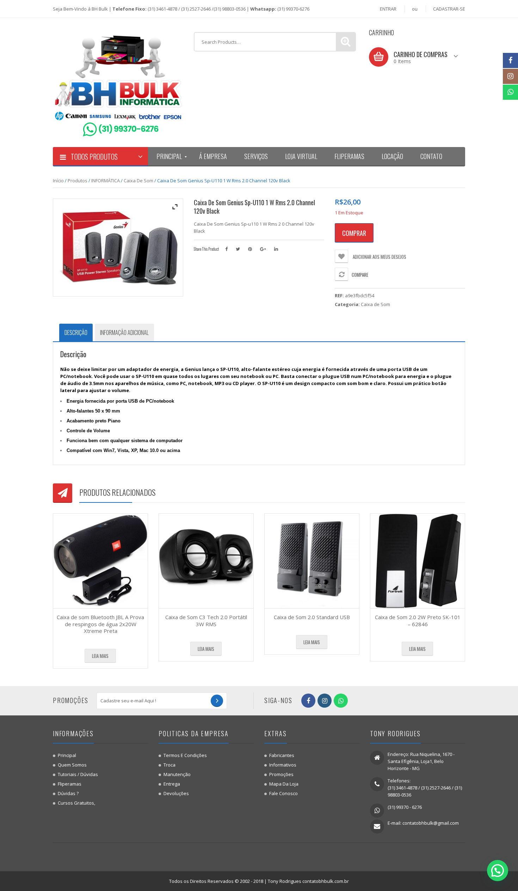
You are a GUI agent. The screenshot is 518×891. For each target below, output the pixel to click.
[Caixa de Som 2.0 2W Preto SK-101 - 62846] (417, 561)
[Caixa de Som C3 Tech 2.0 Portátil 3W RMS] (206, 561)
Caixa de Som (138, 180)
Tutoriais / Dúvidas (78, 774)
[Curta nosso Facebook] (510, 60)
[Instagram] (510, 76)
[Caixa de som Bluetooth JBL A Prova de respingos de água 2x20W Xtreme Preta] (100, 561)
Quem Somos (72, 765)
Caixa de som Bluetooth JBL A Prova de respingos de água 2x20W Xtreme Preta (100, 624)
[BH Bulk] (118, 82)
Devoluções (176, 793)
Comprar (354, 233)
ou (415, 9)
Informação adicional (124, 332)
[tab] (76, 332)
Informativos (282, 765)
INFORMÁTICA (105, 180)
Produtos (77, 180)
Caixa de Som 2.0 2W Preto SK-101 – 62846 (418, 621)
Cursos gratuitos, (76, 803)
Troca (169, 765)
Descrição (75, 332)
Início (58, 180)
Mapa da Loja (283, 784)
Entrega (172, 784)
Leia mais (100, 655)
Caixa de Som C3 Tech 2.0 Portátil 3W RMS (206, 621)
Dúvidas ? (68, 793)
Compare (360, 274)
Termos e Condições (185, 755)
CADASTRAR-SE (449, 9)
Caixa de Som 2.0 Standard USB (312, 617)
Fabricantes (281, 755)
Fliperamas (69, 784)
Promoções (281, 774)
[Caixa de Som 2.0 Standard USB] (312, 561)
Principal (67, 755)
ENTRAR (388, 9)
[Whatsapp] (510, 92)
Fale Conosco (283, 793)
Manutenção (177, 774)
